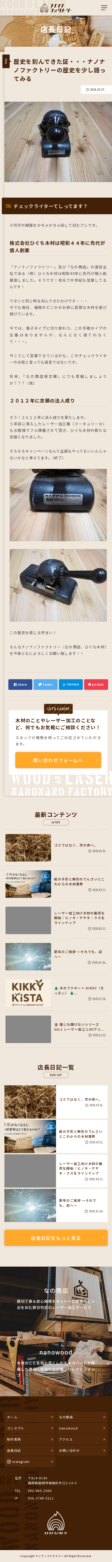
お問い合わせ (69, 1450)
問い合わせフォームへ (58, 760)
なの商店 (66, 1417)
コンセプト (15, 1428)
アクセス (66, 1439)
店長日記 (14, 1450)
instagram (20, 1461)
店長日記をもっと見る (56, 1237)
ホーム (12, 1417)
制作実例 (14, 1439)
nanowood (68, 1428)
